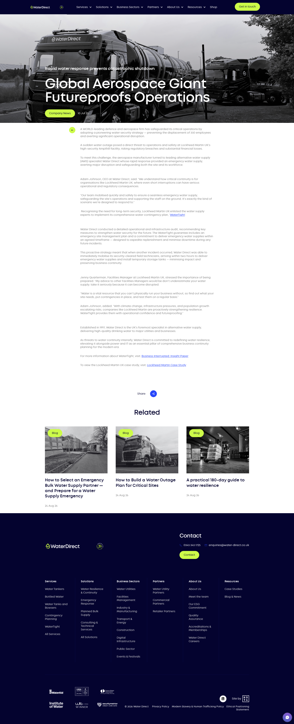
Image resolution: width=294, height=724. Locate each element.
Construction (125, 630)
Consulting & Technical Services (89, 626)
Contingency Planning (53, 617)
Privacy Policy (160, 706)
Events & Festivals (128, 656)
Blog (55, 433)
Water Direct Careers (197, 639)
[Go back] (72, 130)
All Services (52, 634)
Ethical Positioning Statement (237, 708)
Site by (236, 698)
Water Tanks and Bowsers (56, 605)
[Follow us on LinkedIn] (223, 698)
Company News (60, 113)
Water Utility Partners (161, 590)
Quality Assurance (196, 617)
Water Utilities (126, 589)
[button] (287, 717)
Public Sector (126, 649)
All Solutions (89, 637)
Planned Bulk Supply (89, 613)
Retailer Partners (164, 611)
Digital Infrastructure (126, 639)
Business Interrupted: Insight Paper (165, 356)
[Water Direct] (47, 7)
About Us (195, 589)
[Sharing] (153, 393)
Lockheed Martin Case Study (166, 365)
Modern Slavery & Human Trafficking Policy (198, 706)
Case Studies (233, 589)
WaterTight (52, 626)
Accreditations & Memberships (200, 628)
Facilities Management (126, 598)
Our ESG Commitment (197, 605)
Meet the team (199, 596)
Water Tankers (54, 589)
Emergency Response (88, 601)
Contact (189, 555)
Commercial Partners (161, 601)
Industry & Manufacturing (127, 609)
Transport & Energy (124, 620)
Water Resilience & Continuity (92, 590)
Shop (213, 7)
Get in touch (247, 6)
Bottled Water (54, 596)
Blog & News (233, 596)
